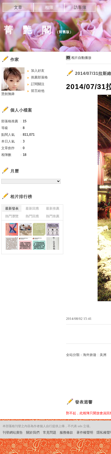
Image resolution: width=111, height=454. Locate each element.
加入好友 (37, 71)
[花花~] (11, 229)
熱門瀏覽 (12, 216)
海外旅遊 (89, 355)
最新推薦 (52, 208)
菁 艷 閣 (28, 30)
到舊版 (64, 32)
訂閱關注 (37, 84)
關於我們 (32, 432)
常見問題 (49, 432)
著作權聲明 (84, 432)
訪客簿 (80, 7)
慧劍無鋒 (8, 94)
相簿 (49, 7)
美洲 (103, 355)
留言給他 (37, 91)
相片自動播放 (81, 58)
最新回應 (32, 208)
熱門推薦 (52, 216)
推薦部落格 (39, 77)
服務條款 (66, 432)
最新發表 (12, 208)
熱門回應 (32, 216)
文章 (18, 7)
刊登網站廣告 (13, 432)
